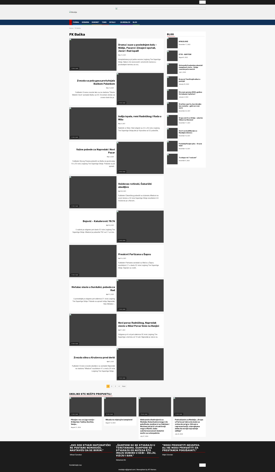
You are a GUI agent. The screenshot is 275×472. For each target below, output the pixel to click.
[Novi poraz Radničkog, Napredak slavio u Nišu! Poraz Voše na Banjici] (93, 330)
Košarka (85, 22)
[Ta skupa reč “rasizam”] (172, 159)
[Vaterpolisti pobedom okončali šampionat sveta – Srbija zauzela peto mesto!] (172, 68)
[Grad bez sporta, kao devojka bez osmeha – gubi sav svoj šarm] (172, 107)
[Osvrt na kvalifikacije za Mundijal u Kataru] (172, 133)
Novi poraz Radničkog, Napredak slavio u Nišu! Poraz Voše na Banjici (138, 324)
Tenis (104, 22)
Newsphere (141, 470)
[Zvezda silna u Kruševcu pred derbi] (140, 364)
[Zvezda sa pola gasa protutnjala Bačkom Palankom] (140, 89)
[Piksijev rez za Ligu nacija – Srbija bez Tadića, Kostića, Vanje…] (85, 407)
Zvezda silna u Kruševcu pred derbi (94, 357)
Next (123, 386)
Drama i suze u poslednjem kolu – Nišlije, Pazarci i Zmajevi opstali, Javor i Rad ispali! (137, 47)
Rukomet (95, 22)
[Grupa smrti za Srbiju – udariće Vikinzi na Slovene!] (172, 120)
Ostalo (112, 22)
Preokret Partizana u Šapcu (134, 254)
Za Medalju (125, 22)
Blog (135, 22)
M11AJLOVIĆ (183, 41)
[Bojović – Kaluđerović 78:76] (140, 227)
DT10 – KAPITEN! (185, 54)
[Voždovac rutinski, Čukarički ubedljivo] (93, 192)
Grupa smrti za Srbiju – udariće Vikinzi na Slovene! (191, 119)
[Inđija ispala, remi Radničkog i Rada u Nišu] (93, 123)
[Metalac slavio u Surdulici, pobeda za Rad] (140, 295)
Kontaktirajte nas (75, 465)
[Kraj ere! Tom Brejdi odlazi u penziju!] (172, 81)
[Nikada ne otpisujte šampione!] (120, 407)
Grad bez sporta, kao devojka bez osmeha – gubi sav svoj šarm (190, 106)
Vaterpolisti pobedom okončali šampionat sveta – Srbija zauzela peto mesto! (190, 67)
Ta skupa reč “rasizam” (188, 158)
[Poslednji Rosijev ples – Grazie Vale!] (172, 146)
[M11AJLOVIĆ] (172, 43)
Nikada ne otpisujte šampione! (119, 420)
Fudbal (76, 22)
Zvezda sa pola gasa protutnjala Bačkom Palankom (96, 82)
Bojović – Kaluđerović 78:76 (99, 221)
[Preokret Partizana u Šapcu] (93, 261)
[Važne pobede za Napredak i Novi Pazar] (140, 158)
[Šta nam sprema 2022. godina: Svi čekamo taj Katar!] (172, 94)
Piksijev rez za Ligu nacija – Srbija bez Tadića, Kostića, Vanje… (83, 422)
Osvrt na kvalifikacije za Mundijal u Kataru (188, 132)
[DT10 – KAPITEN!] (172, 55)
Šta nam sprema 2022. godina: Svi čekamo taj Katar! (190, 93)
